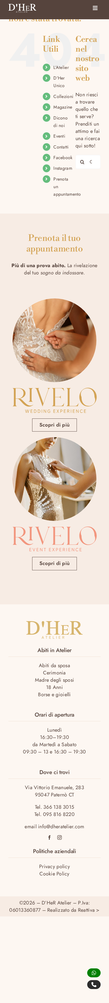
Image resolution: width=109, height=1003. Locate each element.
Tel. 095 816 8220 (54, 814)
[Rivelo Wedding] (54, 390)
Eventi (59, 136)
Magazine (62, 107)
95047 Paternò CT (54, 794)
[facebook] (49, 837)
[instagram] (59, 837)
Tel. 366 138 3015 (54, 807)
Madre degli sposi (54, 680)
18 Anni (54, 687)
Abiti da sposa (54, 665)
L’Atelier (60, 67)
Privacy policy (54, 866)
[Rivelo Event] (54, 529)
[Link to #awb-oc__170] (95, 8)
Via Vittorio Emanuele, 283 (54, 787)
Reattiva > (89, 910)
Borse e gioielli (54, 694)
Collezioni (63, 96)
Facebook (62, 157)
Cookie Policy (54, 873)
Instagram (62, 168)
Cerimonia (54, 672)
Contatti (60, 147)
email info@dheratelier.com (54, 826)
